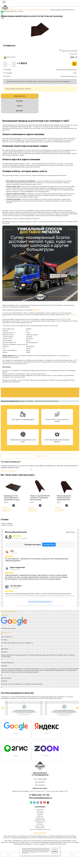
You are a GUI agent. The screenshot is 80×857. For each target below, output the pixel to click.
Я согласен (54, 850)
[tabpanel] (40, 171)
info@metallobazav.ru (40, 798)
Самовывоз (40, 813)
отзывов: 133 (5, 615)
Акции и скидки (40, 826)
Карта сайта (40, 827)
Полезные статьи (40, 821)
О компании (40, 809)
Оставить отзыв (6, 632)
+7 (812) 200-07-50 (39, 795)
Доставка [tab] (19, 110)
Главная (8, 854)
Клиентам (40, 816)
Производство (40, 819)
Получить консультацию (8, 471)
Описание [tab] (19, 101)
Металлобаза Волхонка (8, 611)
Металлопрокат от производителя (40, 774)
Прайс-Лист (40, 818)
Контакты (40, 824)
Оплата (40, 814)
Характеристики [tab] (19, 96)
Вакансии (40, 822)
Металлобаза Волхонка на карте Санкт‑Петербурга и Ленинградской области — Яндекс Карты (40, 605)
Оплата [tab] (19, 105)
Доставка (40, 811)
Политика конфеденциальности (40, 829)
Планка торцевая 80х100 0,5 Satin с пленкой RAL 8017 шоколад (40, 498)
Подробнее (5, 511)
